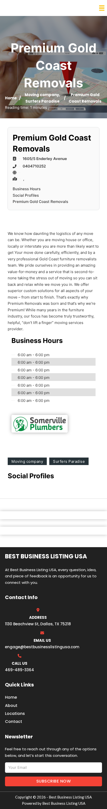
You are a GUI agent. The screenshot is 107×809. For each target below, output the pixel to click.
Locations (15, 713)
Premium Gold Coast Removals (40, 201)
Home (11, 98)
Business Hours (27, 188)
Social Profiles (26, 195)
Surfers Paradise (42, 101)
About (11, 705)
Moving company (42, 94)
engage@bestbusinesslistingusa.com (42, 646)
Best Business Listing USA (37, 7)
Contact (13, 721)
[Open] (102, 8)
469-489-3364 (19, 669)
